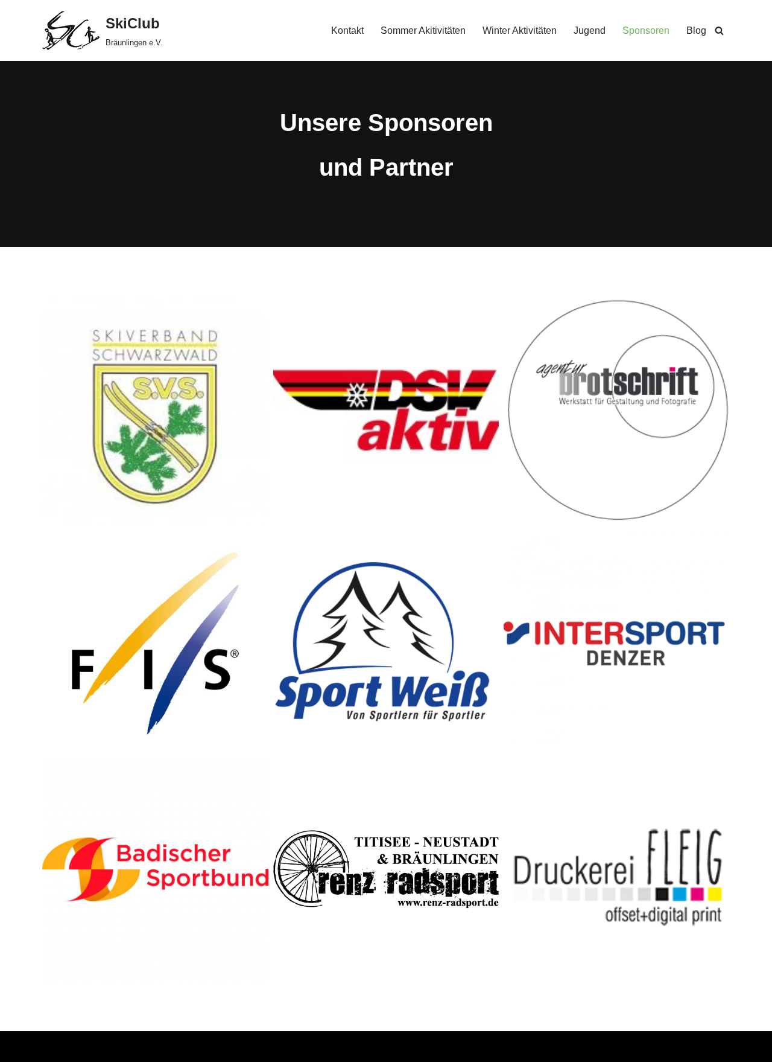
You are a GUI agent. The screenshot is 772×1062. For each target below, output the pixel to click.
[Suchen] (719, 30)
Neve (53, 1046)
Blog (696, 30)
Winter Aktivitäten (519, 30)
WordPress (163, 1046)
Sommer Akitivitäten (423, 30)
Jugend (590, 30)
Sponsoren (645, 30)
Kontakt (347, 30)
